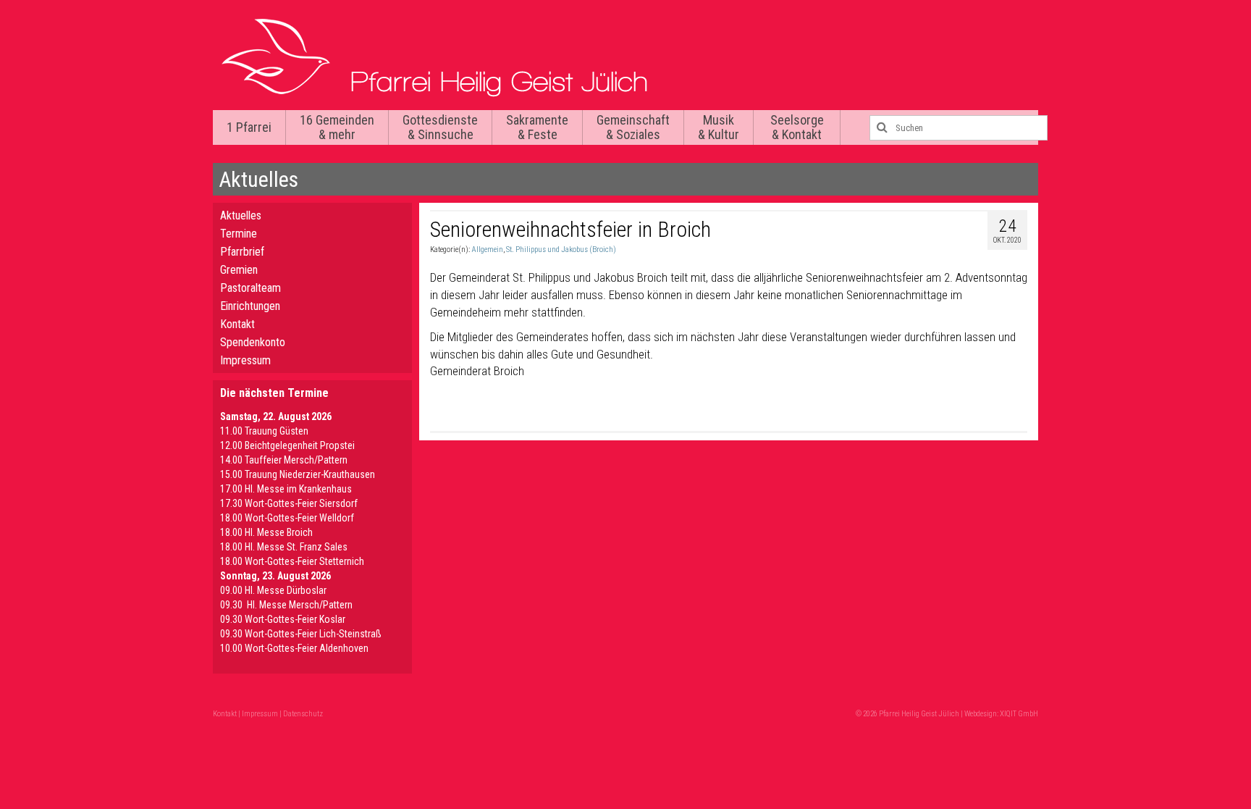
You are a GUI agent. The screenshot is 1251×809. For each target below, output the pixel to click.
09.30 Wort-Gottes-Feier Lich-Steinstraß (301, 634)
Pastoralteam (250, 288)
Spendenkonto (252, 342)
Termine (238, 233)
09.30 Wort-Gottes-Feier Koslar (282, 619)
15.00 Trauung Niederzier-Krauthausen (297, 474)
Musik (718, 127)
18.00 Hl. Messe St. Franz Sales (284, 547)
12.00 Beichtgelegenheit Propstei (287, 445)
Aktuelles (240, 215)
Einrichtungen (250, 306)
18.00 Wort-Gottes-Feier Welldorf (287, 518)
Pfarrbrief (242, 252)
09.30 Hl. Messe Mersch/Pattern (286, 605)
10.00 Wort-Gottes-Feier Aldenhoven (294, 648)
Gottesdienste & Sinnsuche (440, 127)
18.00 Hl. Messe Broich (266, 532)
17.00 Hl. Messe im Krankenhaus (286, 489)
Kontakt (237, 324)
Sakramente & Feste (537, 127)
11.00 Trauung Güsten (264, 431)
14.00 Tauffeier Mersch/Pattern (284, 460)
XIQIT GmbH (1019, 713)
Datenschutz (303, 713)
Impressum (245, 360)
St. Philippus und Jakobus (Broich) (561, 249)
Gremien (239, 270)
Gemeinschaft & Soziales (633, 127)
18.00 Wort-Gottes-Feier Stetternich (292, 561)
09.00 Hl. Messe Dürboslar (273, 590)
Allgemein (487, 249)
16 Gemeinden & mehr (337, 127)
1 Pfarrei (249, 127)
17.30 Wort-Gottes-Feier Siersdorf (289, 503)
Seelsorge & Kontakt (797, 127)
